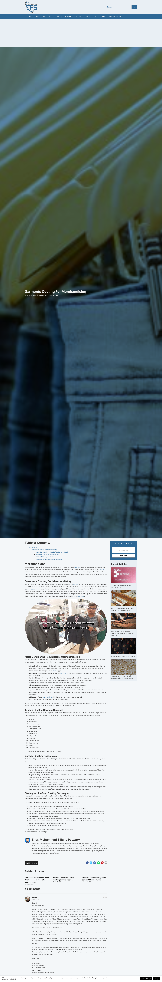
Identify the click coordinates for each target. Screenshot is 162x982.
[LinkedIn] (94, 862)
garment (76, 584)
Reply (105, 897)
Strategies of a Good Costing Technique (49, 559)
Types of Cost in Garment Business (47, 554)
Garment (78, 567)
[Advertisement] (81, 33)
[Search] (134, 7)
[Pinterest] (102, 862)
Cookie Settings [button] (146, 978)
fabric (54, 671)
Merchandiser (33, 547)
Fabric (51, 16)
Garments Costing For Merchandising (44, 550)
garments (81, 596)
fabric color (63, 673)
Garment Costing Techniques (45, 557)
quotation (103, 569)
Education (87, 16)
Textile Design (99, 16)
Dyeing (59, 16)
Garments (77, 16)
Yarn (44, 16)
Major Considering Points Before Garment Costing (52, 552)
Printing (68, 16)
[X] (91, 862)
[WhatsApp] (98, 862)
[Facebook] (87, 862)
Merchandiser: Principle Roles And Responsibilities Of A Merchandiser (37, 880)
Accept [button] (156, 978)
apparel (33, 589)
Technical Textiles (114, 16)
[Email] (106, 862)
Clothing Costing (31, 863)
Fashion (30, 16)
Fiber (38, 16)
